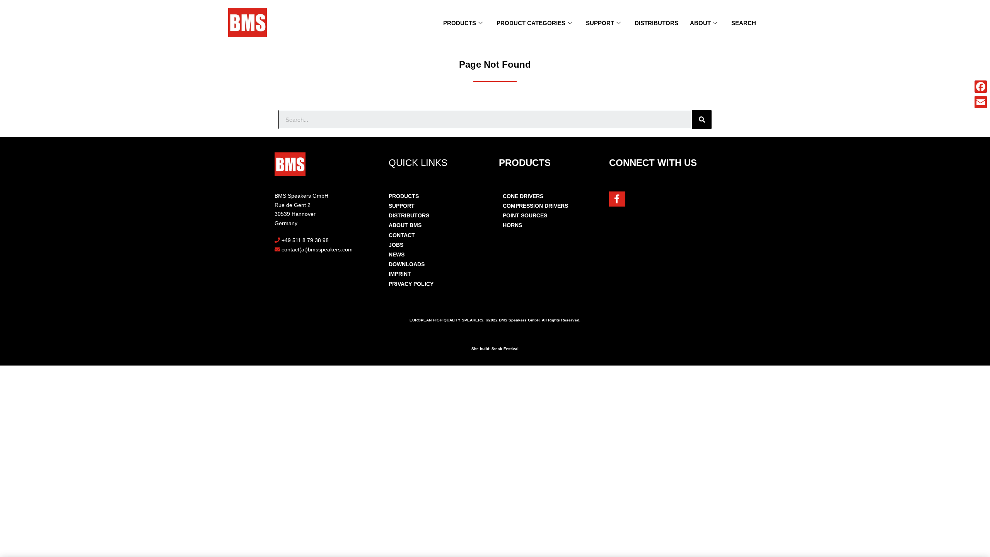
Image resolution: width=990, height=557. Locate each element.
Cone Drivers (523, 196)
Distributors (656, 23)
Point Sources (525, 215)
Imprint (400, 274)
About (700, 23)
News (397, 254)
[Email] (980, 102)
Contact (402, 235)
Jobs (396, 245)
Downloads (407, 264)
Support (600, 23)
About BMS (405, 225)
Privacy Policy (411, 284)
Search (743, 23)
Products (459, 23)
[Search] (702, 119)
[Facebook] (980, 86)
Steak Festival (505, 349)
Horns (512, 225)
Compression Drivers (535, 206)
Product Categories (531, 23)
